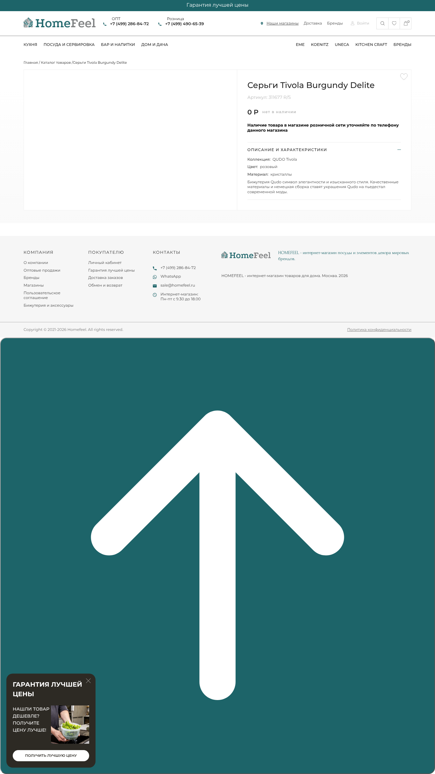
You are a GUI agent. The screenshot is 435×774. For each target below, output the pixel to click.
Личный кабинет (105, 262)
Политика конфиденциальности (379, 329)
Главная (31, 62)
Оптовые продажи (42, 270)
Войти (363, 23)
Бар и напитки (118, 44)
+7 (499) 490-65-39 (184, 24)
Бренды (335, 23)
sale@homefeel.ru (177, 285)
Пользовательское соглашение (42, 296)
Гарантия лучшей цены (111, 270)
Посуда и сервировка (69, 44)
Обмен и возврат (105, 285)
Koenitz (320, 44)
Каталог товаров (56, 62)
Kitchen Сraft (371, 44)
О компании (36, 262)
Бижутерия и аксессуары (49, 305)
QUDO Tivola (285, 159)
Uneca (342, 44)
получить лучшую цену (51, 755)
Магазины (34, 285)
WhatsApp (170, 276)
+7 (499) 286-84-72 (129, 24)
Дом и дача (154, 44)
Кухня (30, 44)
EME (300, 44)
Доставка (313, 23)
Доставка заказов (105, 277)
